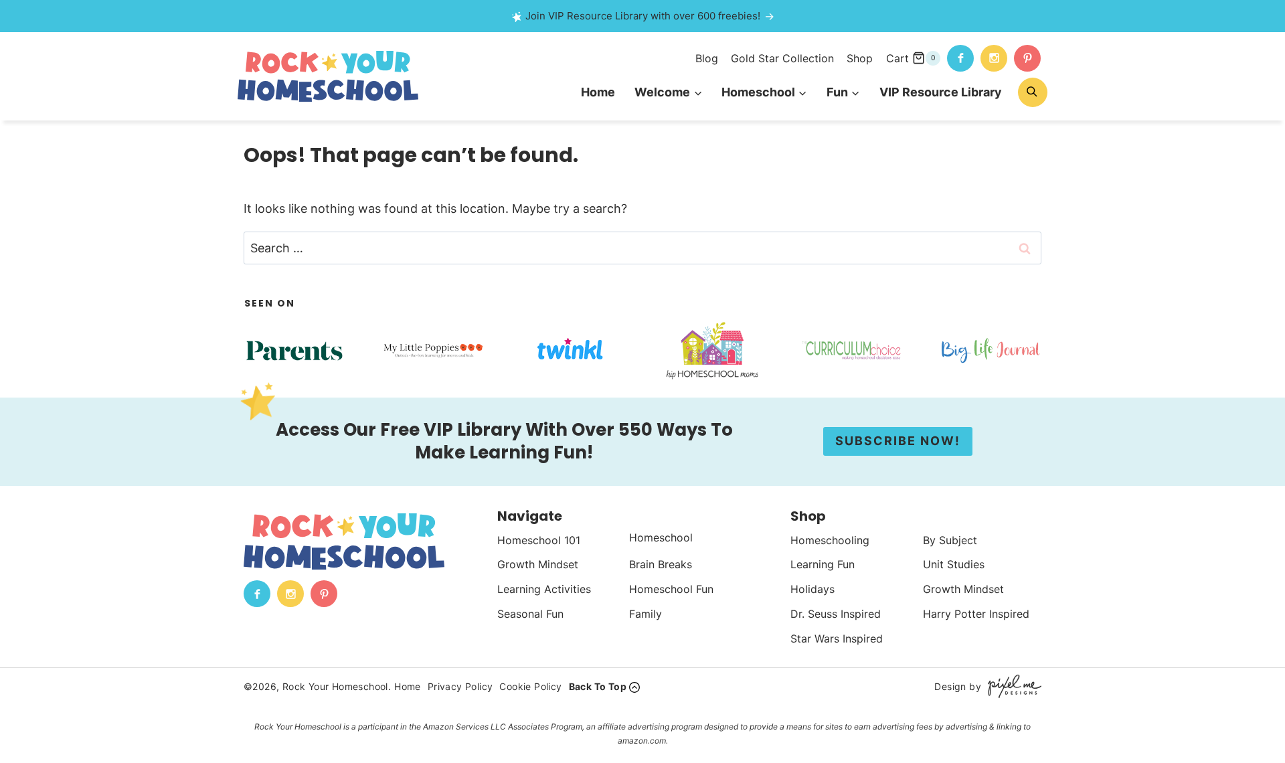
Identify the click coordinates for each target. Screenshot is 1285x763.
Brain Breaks (660, 564)
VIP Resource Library (940, 92)
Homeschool (661, 537)
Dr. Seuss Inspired (835, 613)
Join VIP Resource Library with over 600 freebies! (642, 15)
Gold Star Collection (782, 58)
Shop (860, 58)
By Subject (950, 540)
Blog (706, 58)
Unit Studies (953, 564)
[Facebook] (960, 58)
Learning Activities (544, 589)
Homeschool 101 (538, 540)
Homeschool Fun (671, 589)
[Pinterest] (1027, 58)
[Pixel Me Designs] (1011, 686)
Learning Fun (822, 564)
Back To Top (597, 686)
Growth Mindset (537, 564)
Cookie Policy (530, 686)
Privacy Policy (460, 686)
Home (598, 92)
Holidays (812, 589)
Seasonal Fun (530, 613)
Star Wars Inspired (836, 638)
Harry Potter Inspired (976, 613)
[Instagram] (993, 58)
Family (645, 613)
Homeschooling (829, 540)
